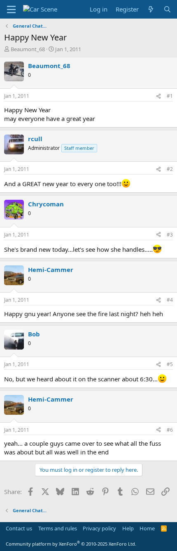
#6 (170, 429)
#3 (170, 234)
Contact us (19, 528)
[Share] (158, 96)
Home (147, 528)
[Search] (167, 9)
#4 (170, 299)
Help (128, 528)
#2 (170, 169)
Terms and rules (57, 528)
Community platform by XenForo (71, 544)
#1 (170, 95)
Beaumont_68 (28, 49)
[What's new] (151, 9)
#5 (170, 364)
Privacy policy (99, 528)
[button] (11, 9)
